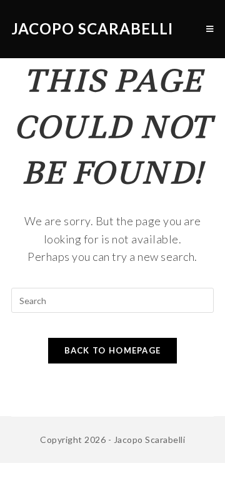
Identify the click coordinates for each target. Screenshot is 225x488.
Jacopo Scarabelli (92, 28)
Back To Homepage (112, 350)
